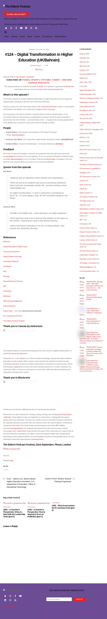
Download (30, 77)
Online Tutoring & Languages (89, 129)
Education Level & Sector (88, 259)
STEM (82, 189)
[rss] (36, 28)
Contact (37, 36)
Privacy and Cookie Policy (58, 24)
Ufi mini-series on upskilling (89, 168)
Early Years (84, 82)
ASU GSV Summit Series (88, 150)
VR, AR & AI (84, 118)
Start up (82, 62)
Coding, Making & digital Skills (90, 122)
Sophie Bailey (36, 65)
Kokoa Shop (8, 311)
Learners (83, 145)
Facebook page (49, 159)
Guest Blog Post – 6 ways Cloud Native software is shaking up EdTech (91, 312)
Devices (82, 141)
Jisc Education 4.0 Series (88, 176)
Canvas (14, 364)
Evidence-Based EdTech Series (90, 236)
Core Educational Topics (88, 271)
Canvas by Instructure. (55, 89)
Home (6, 36)
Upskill (82, 181)
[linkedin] (26, 28)
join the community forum (34, 439)
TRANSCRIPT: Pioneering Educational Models (94, 297)
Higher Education (85, 90)
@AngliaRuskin (67, 139)
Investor (82, 70)
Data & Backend (85, 106)
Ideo (5, 271)
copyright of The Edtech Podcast (49, 612)
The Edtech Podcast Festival (89, 164)
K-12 (81, 86)
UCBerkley (7, 291)
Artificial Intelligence (86, 267)
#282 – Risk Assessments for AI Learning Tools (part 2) (63, 507)
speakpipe (10, 156)
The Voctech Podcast (87, 197)
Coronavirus (84, 224)
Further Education (86, 94)
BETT (82, 220)
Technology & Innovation (88, 263)
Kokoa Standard (9, 306)
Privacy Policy (80, 612)
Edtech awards (85, 193)
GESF (41, 86)
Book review (84, 185)
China (82, 153)
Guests (22, 36)
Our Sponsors (47, 36)
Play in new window (17, 77)
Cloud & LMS (84, 114)
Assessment (7, 507)
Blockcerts (70, 86)
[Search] (6, 32)
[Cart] (4, 11)
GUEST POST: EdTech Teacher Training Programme (58, 480)
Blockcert (6, 242)
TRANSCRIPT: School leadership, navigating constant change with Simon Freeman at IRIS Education (94, 351)
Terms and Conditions (93, 612)
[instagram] (31, 28)
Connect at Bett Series (87, 240)
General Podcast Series (88, 251)
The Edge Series (85, 201)
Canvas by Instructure (49, 107)
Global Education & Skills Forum (15, 247)
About (29, 36)
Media (82, 78)
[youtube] (21, 28)
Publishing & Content (87, 102)
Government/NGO (86, 74)
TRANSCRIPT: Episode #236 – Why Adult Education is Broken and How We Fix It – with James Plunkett (94, 286)
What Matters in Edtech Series (90, 209)
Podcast (14, 36)
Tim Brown (7, 266)
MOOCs (82, 137)
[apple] (6, 28)
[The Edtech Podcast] (16, 6)
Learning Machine (16, 428)
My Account (12, 606)
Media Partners (60, 36)
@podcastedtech (18, 135)
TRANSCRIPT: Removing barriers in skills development (93, 321)
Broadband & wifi (85, 110)
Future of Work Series (87, 228)
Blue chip (83, 66)
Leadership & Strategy (87, 255)
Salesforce (83, 205)
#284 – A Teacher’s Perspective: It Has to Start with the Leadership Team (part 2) (14, 513)
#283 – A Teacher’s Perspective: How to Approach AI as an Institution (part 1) (36, 513)
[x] (11, 28)
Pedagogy (83, 172)
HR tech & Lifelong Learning (89, 98)
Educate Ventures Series (88, 232)
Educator (83, 58)
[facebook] (16, 28)
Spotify (35, 80)
